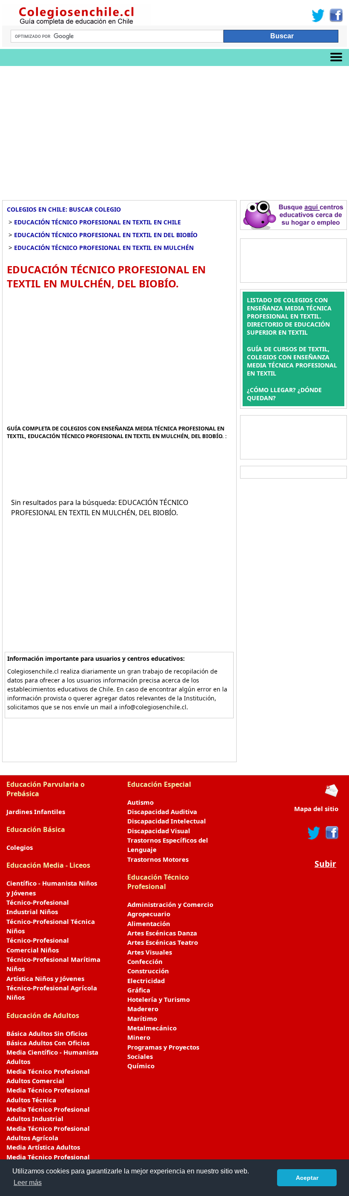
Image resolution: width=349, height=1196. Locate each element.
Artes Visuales (149, 952)
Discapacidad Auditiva (162, 811)
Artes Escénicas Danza (162, 933)
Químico (140, 1065)
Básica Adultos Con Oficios (47, 1042)
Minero (138, 1037)
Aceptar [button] (307, 1177)
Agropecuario (148, 913)
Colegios (19, 847)
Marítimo (142, 1018)
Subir (325, 863)
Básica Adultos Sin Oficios (46, 1033)
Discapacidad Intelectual (166, 821)
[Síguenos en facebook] (331, 833)
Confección (145, 961)
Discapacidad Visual (158, 830)
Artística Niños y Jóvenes (45, 978)
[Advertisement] (174, 129)
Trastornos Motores (158, 859)
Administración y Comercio (170, 904)
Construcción (148, 971)
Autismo (140, 802)
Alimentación (148, 923)
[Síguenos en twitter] (314, 833)
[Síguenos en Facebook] (336, 15)
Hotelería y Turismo (158, 999)
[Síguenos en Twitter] (318, 15)
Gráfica (138, 990)
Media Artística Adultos (43, 1147)
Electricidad (146, 980)
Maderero (142, 1008)
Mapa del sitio (316, 808)
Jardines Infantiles (35, 811)
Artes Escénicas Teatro (162, 942)
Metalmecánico (152, 1028)
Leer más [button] (28, 1182)
